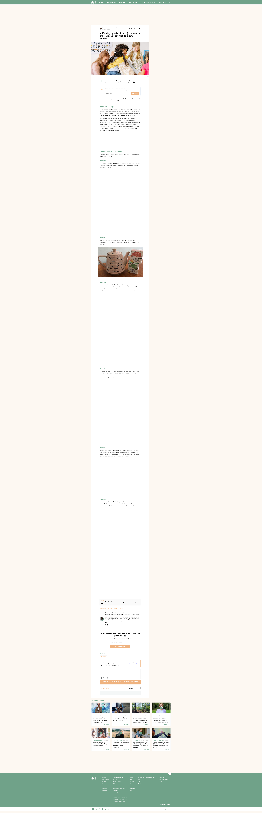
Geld (139, 779)
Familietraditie (116, 792)
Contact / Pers (105, 783)
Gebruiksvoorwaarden (164, 779)
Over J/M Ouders (106, 779)
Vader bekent (116, 783)
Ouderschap (111, 2)
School (101, 6)
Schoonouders (116, 795)
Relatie (139, 783)
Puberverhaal (115, 790)
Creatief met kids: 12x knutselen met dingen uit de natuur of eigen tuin (119, 602)
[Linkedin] (107, 625)
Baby (131, 779)
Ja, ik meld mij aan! (120, 646)
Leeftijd (101, 2)
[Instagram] (105, 625)
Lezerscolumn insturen (151, 777)
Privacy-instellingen (165, 804)
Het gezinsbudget (116, 781)
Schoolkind (132, 788)
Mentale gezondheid (147, 2)
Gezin (139, 781)
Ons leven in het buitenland (119, 788)
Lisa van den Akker (106, 27)
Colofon (104, 781)
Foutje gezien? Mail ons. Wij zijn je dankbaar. (111, 608)
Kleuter (131, 786)
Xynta (168, 809)
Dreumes (132, 781)
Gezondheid (133, 2)
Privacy (160, 781)
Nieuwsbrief (104, 786)
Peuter (131, 783)
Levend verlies (116, 786)
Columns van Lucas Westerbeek (120, 799)
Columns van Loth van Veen (119, 801)
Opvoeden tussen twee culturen (120, 797)
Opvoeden (122, 2)
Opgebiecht (115, 779)
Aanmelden (135, 93)
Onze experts (161, 2)
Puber (131, 790)
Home (92, 6)
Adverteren (104, 788)
